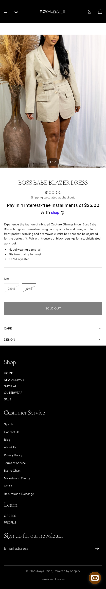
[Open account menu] (89, 11)
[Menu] (5, 11)
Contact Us (11, 432)
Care (8, 328)
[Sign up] (97, 548)
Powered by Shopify (67, 571)
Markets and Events (17, 478)
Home (8, 373)
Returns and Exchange (19, 494)
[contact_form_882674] (95, 578)
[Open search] (16, 11)
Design (9, 340)
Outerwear (13, 393)
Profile (10, 522)
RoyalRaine (44, 571)
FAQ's (8, 486)
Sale (7, 399)
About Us (10, 447)
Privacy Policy (13, 455)
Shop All (11, 386)
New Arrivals (14, 380)
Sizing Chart (12, 471)
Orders (10, 516)
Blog (7, 440)
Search (8, 424)
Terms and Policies (53, 579)
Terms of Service (15, 463)
